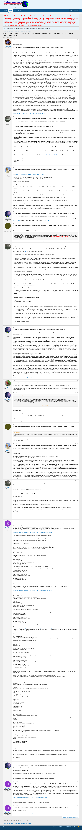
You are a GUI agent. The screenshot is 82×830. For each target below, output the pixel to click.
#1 (77, 39)
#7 (77, 327)
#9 (77, 392)
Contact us (55, 826)
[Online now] (7, 216)
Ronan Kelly (6, 37)
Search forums (11, 12)
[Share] (76, 40)
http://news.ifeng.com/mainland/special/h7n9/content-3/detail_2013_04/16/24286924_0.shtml (34, 241)
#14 (77, 763)
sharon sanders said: (18, 395)
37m (39, 218)
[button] (20, 10)
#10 (77, 424)
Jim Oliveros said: (17, 432)
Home (5, 10)
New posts (5, 12)
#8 (77, 380)
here (23, 42)
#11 (77, 443)
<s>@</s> (50, 218)
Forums (10, 10)
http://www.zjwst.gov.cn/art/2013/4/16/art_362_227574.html (30, 174)
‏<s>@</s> (20, 218)
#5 (77, 223)
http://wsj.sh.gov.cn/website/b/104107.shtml (23, 377)
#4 (77, 211)
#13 (77, 520)
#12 (77, 480)
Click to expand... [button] (45, 405)
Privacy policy (68, 826)
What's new (16, 10)
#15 (77, 781)
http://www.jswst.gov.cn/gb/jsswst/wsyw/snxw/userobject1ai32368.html (29, 113)
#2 (77, 116)
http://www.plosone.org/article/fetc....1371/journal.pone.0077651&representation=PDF (32, 532)
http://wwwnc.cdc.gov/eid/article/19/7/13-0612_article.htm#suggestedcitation (30, 797)
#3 (77, 167)
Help (72, 826)
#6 (77, 243)
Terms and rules (61, 826)
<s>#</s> (16, 220)
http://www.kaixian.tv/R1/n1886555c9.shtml (26, 451)
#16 (77, 805)
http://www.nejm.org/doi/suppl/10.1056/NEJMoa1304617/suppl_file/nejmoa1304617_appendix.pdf (35, 628)
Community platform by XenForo (41, 828)
